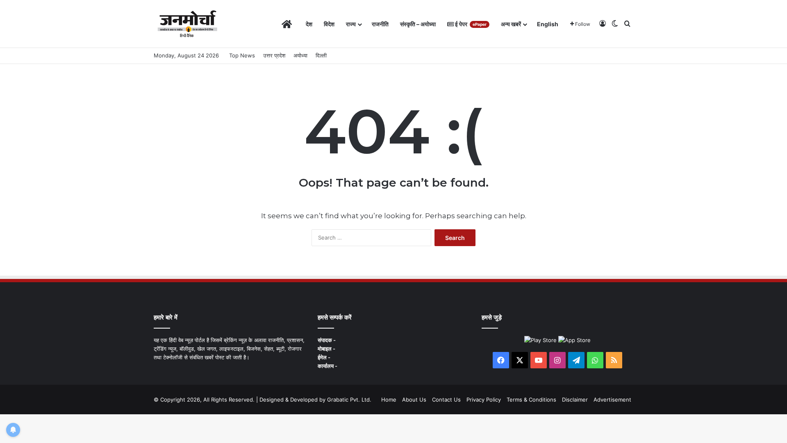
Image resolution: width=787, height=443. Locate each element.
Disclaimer (575, 399)
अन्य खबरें (511, 24)
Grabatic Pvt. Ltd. (349, 399)
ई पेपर (470, 24)
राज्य (351, 24)
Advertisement (612, 399)
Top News (242, 55)
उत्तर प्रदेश (274, 55)
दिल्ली (321, 55)
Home (388, 399)
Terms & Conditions (531, 399)
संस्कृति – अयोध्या (418, 24)
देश (309, 24)
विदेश (329, 24)
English (547, 24)
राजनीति (380, 24)
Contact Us (446, 399)
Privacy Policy (483, 399)
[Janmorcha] (187, 24)
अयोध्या (300, 55)
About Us (414, 399)
